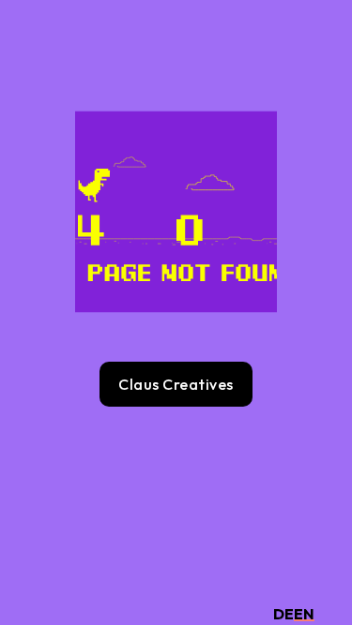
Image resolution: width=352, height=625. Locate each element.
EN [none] (304, 613)
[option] (283, 614)
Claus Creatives (175, 384)
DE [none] (283, 613)
